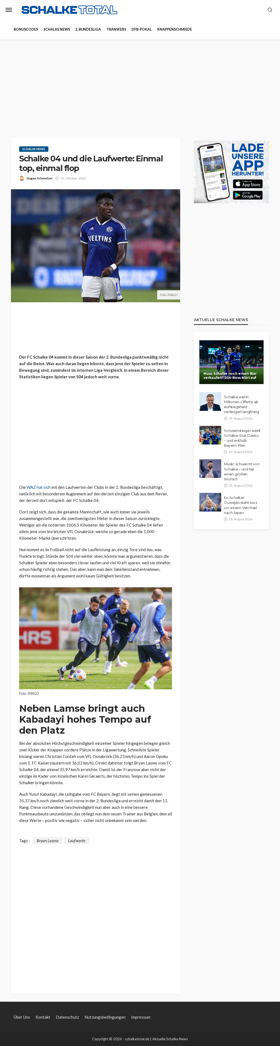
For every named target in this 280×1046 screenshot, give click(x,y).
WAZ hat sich (39, 487)
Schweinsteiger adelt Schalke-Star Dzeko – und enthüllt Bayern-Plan (242, 438)
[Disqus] (95, 912)
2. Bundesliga (88, 29)
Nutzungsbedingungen (105, 1017)
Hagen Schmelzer (40, 178)
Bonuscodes (26, 29)
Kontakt (43, 1017)
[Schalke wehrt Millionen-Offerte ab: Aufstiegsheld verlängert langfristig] (210, 401)
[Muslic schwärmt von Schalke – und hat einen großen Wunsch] (210, 468)
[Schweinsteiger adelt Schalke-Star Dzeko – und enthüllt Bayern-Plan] (210, 435)
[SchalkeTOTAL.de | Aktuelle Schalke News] (69, 9)
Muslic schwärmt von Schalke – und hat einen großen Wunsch (241, 471)
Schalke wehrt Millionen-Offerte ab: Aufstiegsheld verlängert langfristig (241, 404)
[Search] (270, 10)
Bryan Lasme (48, 840)
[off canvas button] (8, 10)
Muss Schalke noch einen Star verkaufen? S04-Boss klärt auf (229, 375)
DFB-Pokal (142, 29)
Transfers (116, 29)
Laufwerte (76, 840)
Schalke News (56, 29)
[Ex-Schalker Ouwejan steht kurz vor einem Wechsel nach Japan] (210, 502)
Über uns (22, 1017)
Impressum (140, 1017)
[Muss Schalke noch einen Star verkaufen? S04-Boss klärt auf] (231, 362)
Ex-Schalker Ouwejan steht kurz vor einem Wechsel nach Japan (240, 505)
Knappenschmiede (174, 29)
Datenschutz (67, 1017)
